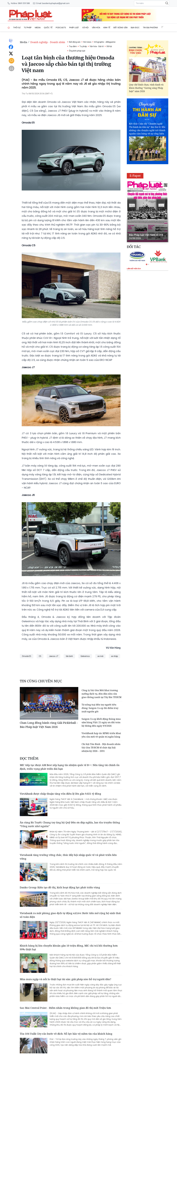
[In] (11, 68)
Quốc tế (48, 27)
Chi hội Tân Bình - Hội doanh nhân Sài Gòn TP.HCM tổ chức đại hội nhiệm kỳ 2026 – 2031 (101, 748)
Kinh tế (106, 27)
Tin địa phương (150, 27)
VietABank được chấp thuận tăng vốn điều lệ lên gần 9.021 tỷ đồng (60, 793)
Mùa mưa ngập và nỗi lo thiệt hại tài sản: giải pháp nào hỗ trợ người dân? (65, 979)
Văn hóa (96, 27)
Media (38, 27)
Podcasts (61, 27)
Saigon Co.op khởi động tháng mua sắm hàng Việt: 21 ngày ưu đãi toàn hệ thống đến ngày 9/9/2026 (101, 722)
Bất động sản (120, 27)
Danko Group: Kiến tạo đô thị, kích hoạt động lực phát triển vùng (60, 887)
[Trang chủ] (9, 27)
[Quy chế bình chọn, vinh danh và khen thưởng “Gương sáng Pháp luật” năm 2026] (147, 69)
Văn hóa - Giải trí (97, 46)
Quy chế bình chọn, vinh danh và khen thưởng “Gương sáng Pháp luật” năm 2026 (146, 88)
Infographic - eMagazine (104, 42)
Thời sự (16, 27)
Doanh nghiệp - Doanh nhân (47, 42)
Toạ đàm (73, 46)
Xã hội (85, 27)
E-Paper (135, 175)
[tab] (146, 264)
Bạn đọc (135, 27)
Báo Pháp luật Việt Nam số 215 (146, 234)
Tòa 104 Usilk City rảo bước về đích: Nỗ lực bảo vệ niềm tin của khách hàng (66, 1033)
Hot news (87, 42)
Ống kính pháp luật (77, 51)
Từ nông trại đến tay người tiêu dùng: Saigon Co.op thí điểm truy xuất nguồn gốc (100, 708)
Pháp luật (74, 27)
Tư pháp (28, 27)
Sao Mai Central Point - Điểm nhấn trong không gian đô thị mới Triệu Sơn (65, 1007)
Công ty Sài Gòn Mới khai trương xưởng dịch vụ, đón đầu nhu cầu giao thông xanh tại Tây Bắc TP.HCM (101, 694)
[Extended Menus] (162, 27)
